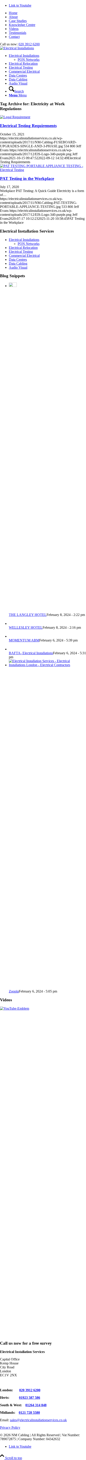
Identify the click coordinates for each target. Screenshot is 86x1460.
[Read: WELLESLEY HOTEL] (13, 623)
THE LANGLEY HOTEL (28, 615)
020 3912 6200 (29, 44)
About (13, 17)
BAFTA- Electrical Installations (31, 653)
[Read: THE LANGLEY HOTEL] (13, 286)
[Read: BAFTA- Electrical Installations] (13, 649)
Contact (14, 37)
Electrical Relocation (23, 247)
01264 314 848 (36, 1405)
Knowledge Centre (22, 25)
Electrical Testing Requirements (28, 125)
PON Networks (28, 244)
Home (13, 13)
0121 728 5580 (29, 1412)
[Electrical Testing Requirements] (15, 117)
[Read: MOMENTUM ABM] (13, 636)
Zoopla (14, 991)
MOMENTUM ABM (24, 640)
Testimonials (17, 33)
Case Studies (18, 21)
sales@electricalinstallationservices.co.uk (38, 1420)
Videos (14, 29)
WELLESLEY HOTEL (26, 627)
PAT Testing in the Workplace (27, 178)
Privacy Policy (10, 1427)
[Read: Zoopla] (47, 665)
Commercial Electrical (24, 255)
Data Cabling (18, 263)
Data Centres (18, 259)
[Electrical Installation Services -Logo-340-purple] (17, 48)
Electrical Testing (21, 251)
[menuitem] (47, 13)
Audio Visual (18, 267)
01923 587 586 (29, 1397)
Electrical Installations (24, 240)
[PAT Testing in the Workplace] (43, 170)
